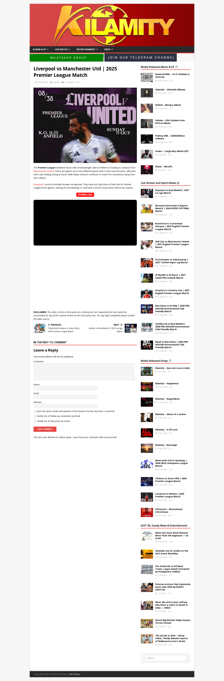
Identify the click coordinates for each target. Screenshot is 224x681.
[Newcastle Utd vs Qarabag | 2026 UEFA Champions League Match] (147, 466)
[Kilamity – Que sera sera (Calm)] (147, 374)
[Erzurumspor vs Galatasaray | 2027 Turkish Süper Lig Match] (147, 265)
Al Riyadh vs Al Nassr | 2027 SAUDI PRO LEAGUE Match (170, 276)
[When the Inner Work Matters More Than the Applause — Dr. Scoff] (147, 538)
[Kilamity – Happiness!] (147, 389)
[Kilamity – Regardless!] (147, 404)
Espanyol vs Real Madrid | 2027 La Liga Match (172, 191)
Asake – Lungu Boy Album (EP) (171, 151)
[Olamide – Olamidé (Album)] (147, 95)
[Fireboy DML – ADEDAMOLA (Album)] (147, 141)
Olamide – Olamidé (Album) (170, 89)
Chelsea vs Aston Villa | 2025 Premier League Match (171, 480)
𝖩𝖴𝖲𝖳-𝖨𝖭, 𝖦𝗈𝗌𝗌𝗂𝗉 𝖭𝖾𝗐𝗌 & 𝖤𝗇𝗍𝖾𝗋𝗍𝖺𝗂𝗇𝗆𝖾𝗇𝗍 (164, 525)
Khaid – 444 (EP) (163, 166)
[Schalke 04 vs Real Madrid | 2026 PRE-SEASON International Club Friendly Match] (147, 329)
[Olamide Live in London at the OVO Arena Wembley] (147, 556)
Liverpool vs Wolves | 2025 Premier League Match (169, 495)
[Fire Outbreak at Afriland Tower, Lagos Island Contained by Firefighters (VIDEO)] (147, 572)
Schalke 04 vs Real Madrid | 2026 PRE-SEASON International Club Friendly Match (172, 326)
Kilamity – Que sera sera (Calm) (172, 368)
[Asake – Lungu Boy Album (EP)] (147, 157)
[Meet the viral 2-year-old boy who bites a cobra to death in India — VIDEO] (147, 608)
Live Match (61, 49)
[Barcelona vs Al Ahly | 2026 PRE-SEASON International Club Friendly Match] (147, 311)
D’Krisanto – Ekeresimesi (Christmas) (168, 510)
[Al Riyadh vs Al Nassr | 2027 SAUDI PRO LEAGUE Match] (147, 281)
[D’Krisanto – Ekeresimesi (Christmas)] (147, 515)
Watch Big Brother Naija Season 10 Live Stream (172, 621)
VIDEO (107, 49)
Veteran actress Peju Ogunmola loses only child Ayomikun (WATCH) (172, 587)
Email (36, 393)
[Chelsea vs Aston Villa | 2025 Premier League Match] (147, 484)
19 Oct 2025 (43, 82)
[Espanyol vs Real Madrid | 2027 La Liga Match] (147, 196)
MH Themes (75, 674)
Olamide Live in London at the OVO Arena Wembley (171, 552)
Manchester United (44, 171)
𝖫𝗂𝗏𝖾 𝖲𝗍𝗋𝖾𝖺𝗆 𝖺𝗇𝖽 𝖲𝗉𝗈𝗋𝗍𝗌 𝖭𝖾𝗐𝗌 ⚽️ (160, 183)
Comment (38, 361)
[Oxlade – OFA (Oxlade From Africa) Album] (147, 126)
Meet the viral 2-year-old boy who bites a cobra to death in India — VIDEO (171, 605)
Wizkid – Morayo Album (168, 104)
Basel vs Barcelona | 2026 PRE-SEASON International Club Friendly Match (172, 344)
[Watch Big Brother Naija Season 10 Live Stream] (147, 626)
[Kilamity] (112, 44)
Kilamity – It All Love (166, 429)
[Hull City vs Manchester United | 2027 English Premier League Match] (147, 247)
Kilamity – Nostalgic (166, 445)
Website (37, 402)
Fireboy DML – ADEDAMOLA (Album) (170, 137)
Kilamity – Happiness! (167, 383)
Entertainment (85, 49)
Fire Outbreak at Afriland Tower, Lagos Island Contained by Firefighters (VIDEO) (172, 569)
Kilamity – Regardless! (167, 398)
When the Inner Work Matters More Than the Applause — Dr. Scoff (172, 535)
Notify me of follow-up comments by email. (58, 416)
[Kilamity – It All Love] (147, 435)
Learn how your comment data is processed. (95, 437)
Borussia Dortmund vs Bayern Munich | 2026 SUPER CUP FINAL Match (172, 208)
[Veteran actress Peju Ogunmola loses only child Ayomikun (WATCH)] (147, 590)
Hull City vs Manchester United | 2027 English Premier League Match (172, 244)
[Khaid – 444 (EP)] (147, 172)
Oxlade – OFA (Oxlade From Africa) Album (170, 122)
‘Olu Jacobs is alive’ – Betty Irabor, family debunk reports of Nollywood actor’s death (171, 638)
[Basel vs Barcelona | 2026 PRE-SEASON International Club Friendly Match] (147, 347)
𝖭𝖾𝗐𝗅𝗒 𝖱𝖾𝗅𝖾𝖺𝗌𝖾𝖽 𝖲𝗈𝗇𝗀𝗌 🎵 (156, 360)
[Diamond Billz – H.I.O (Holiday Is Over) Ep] (147, 80)
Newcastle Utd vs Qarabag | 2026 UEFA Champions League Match (171, 463)
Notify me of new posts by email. (53, 421)
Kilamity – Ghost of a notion (170, 414)
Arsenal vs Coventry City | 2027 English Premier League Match (172, 291)
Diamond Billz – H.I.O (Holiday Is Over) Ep (172, 75)
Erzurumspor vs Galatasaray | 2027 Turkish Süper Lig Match (171, 261)
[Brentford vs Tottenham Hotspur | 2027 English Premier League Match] (147, 229)
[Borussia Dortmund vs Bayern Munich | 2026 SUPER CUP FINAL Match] (147, 211)
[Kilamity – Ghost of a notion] (147, 420)
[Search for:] (165, 658)
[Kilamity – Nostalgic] (147, 450)
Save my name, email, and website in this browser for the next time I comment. (76, 411)
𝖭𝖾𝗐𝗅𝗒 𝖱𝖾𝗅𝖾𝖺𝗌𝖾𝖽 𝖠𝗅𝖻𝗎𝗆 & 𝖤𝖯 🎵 (159, 67)
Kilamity (56, 82)
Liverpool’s (39, 184)
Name (37, 384)
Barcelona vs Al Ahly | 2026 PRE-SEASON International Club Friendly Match (172, 308)
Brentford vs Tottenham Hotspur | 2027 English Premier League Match (172, 226)
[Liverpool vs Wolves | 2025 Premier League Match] (147, 499)
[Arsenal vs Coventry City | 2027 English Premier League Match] (147, 296)
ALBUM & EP (39, 49)
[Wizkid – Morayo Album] (147, 111)
